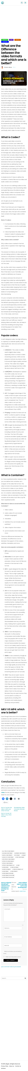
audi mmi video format (7, 853)
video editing (5, 867)
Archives (3, 1068)
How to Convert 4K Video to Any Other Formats (6, 815)
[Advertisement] (14, 24)
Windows (5, 41)
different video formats (20, 853)
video (3, 792)
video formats (14, 871)
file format (17, 855)
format (24, 855)
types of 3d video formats (8, 861)
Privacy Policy (4, 1066)
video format (5, 871)
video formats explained (8, 873)
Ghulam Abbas (8, 67)
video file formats (7, 869)
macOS (17, 39)
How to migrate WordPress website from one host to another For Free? (6, 887)
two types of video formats (9, 859)
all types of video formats (8, 851)
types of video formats (8, 863)
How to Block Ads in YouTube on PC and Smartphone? (22, 886)
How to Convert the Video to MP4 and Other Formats (6, 809)
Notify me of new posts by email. (13, 956)
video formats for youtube (8, 875)
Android (5, 39)
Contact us (18, 1066)
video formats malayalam (8, 877)
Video (18, 865)
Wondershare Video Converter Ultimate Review (19, 809)
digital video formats (7, 855)
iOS (11, 39)
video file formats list (18, 869)
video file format (14, 867)
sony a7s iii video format (8, 857)
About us (11, 1066)
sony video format (20, 857)
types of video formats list (8, 865)
